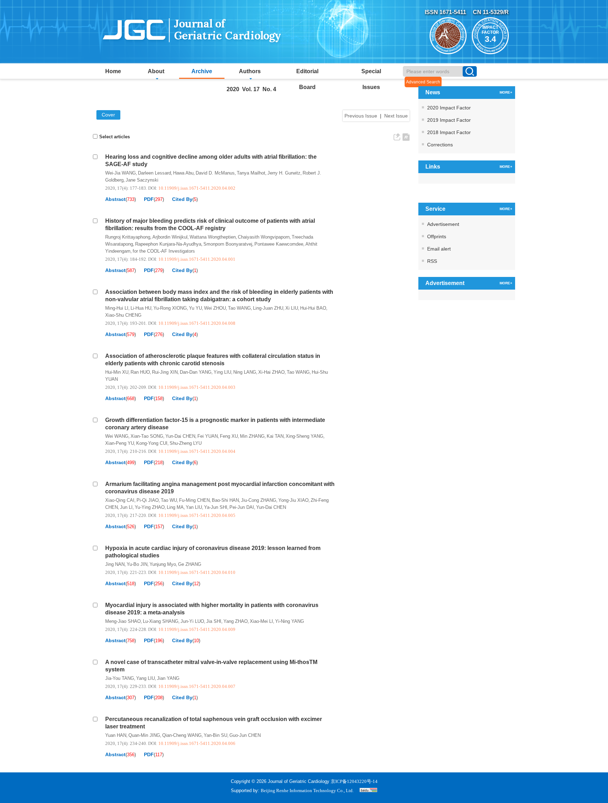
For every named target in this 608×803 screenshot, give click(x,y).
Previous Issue (360, 116)
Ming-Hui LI (116, 308)
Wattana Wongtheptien (213, 237)
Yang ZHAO (235, 621)
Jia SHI (213, 621)
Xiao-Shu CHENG (123, 315)
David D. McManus (215, 173)
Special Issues (371, 73)
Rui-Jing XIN (165, 372)
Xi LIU (291, 308)
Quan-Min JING (144, 735)
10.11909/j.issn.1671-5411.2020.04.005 (196, 515)
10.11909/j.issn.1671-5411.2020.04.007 (196, 686)
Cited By (182, 199)
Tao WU (169, 500)
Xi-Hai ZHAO (271, 372)
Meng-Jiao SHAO (123, 621)
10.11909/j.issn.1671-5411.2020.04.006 (196, 743)
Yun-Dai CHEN (180, 436)
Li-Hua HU (141, 308)
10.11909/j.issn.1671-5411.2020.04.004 (196, 451)
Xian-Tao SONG (147, 436)
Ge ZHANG (189, 564)
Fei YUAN (207, 436)
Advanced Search (423, 82)
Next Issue (396, 116)
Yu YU (195, 308)
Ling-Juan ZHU (268, 308)
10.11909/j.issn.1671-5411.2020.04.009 (196, 629)
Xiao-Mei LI (261, 621)
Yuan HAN (115, 735)
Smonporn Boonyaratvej (227, 244)
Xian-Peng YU (119, 443)
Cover (108, 115)
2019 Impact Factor (449, 120)
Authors (250, 71)
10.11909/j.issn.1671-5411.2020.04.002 (196, 188)
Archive (201, 71)
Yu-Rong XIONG (170, 308)
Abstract (115, 199)
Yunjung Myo (163, 564)
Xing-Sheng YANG (304, 436)
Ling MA (175, 507)
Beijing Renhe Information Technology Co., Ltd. (307, 790)
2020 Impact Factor (449, 107)
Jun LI (126, 507)
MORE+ (506, 92)
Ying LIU (222, 372)
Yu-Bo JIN (137, 564)
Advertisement (443, 224)
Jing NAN (115, 564)
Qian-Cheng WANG (182, 735)
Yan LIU (194, 507)
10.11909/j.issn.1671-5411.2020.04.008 (196, 323)
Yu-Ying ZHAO (150, 507)
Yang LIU (145, 678)
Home (113, 71)
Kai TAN (275, 436)
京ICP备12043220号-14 (354, 781)
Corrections (440, 144)
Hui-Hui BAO (313, 308)
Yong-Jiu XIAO (293, 500)
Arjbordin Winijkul (170, 237)
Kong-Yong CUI (151, 443)
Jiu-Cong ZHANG (258, 500)
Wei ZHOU (215, 308)
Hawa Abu (183, 173)
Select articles (114, 136)
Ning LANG (244, 372)
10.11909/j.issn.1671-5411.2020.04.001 (196, 259)
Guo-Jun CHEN (245, 735)
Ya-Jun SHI (215, 507)
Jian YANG (168, 678)
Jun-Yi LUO (192, 621)
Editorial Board (307, 73)
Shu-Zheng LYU (186, 443)
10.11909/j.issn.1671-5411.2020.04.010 (196, 572)
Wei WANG (116, 436)
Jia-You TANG (119, 678)
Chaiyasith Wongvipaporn (264, 237)
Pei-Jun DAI (241, 507)
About (156, 71)
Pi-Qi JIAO (148, 500)
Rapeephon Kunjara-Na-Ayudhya (168, 244)
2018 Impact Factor (449, 132)
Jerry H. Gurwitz (283, 173)
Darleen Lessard (154, 173)
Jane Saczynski (142, 180)
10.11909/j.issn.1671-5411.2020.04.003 (196, 387)
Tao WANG (239, 308)
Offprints (436, 236)
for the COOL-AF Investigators (164, 251)
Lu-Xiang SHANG (160, 621)
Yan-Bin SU (215, 735)
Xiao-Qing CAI (119, 500)
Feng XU (229, 436)
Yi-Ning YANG (289, 621)
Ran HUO (140, 372)
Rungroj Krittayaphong (127, 237)
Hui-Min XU (116, 372)
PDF (149, 199)
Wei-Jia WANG (120, 173)
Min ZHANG (252, 436)
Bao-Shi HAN (225, 500)
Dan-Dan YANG (195, 372)
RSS (432, 261)
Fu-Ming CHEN (194, 500)
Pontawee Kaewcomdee (278, 244)
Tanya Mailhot (251, 173)
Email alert (439, 249)
